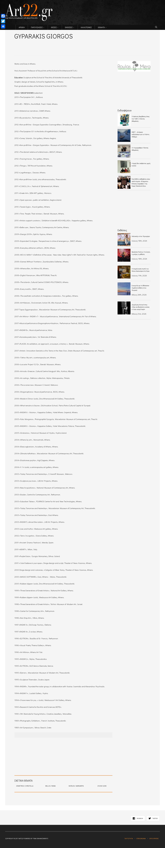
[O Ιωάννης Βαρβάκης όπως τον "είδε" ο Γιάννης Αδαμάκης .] (124, 119)
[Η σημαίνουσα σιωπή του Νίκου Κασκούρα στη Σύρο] (124, 272)
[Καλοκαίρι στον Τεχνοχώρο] (124, 239)
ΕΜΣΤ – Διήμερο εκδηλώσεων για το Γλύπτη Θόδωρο (140, 134)
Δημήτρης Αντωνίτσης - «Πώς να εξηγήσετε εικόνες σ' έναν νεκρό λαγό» (140, 307)
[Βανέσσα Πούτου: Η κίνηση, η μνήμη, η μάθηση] (124, 255)
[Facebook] (3, 16)
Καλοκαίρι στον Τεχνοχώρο (141, 236)
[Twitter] (3, 21)
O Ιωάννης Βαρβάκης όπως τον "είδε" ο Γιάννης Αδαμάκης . (140, 118)
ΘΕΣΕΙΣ (54, 27)
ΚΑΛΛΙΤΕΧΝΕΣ (86, 27)
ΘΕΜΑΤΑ (101, 27)
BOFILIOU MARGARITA (76, 786)
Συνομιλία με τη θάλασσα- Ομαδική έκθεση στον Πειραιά (140, 287)
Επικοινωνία (141, 838)
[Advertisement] (44, 44)
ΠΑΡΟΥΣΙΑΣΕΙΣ (37, 27)
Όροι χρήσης (154, 838)
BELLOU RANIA (50, 786)
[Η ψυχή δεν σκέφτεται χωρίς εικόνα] (124, 166)
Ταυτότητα (128, 838)
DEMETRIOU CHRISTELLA (24, 786)
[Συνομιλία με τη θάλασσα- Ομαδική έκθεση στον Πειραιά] (124, 288)
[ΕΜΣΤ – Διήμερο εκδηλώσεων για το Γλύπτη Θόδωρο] (124, 135)
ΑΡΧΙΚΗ (22, 27)
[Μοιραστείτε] (3, 26)
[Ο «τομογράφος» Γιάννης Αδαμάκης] (124, 151)
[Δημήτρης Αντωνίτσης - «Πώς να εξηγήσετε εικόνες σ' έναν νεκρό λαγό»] (124, 307)
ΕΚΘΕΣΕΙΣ (68, 27)
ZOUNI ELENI (101, 786)
